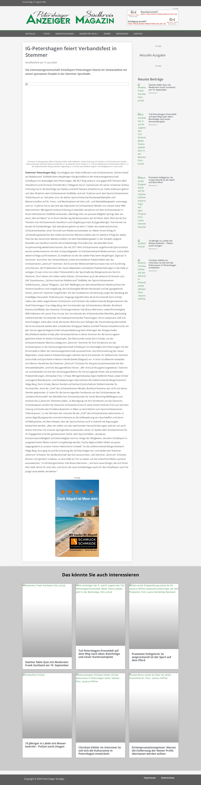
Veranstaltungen (64, 33)
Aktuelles (30, 33)
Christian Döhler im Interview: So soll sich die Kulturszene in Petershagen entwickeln (162, 264)
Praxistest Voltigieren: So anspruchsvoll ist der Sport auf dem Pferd (162, 180)
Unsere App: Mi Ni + (88, 33)
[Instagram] (163, 3)
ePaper (107, 33)
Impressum (150, 777)
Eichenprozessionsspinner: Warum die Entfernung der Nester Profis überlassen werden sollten (154, 751)
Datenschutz (167, 777)
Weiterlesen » (153, 93)
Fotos (47, 33)
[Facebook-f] (157, 3)
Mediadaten (122, 33)
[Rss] (175, 3)
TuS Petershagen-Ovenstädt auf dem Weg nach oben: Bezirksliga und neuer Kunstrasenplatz (162, 118)
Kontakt (138, 33)
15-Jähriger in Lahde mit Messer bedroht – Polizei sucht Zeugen (161, 243)
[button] (170, 34)
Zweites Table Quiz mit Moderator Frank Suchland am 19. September (162, 87)
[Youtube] (169, 3)
